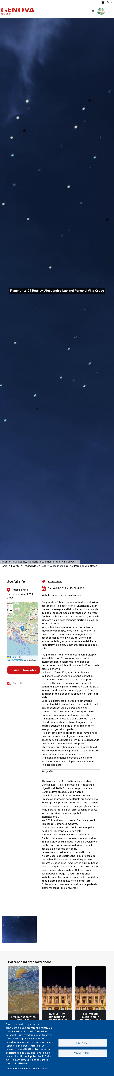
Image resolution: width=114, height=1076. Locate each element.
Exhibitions (55, 581)
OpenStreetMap (15, 659)
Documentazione (14, 1068)
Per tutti (18, 683)
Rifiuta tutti (83, 1043)
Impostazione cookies (37, 1068)
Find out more (23, 1018)
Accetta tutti (82, 1053)
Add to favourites (25, 670)
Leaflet (13, 656)
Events (15, 566)
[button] (22, 629)
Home (4, 566)
